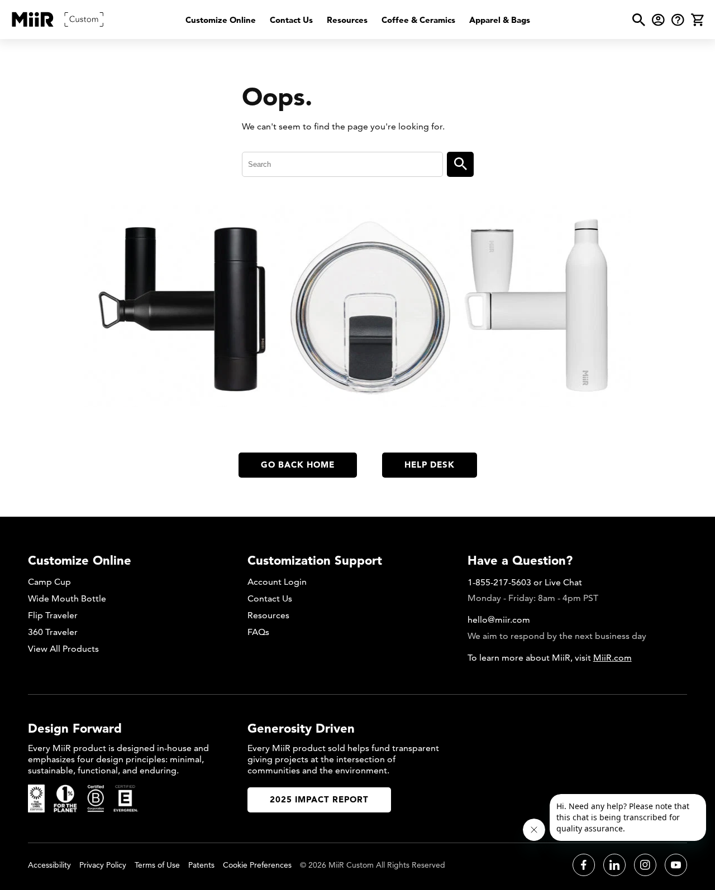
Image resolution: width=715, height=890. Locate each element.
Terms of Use (157, 865)
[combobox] (342, 164)
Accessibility (49, 865)
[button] (639, 19)
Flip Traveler (53, 615)
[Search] (460, 164)
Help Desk (429, 464)
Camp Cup (49, 581)
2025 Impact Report (319, 799)
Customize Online (220, 20)
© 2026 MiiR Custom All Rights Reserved (372, 865)
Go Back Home (298, 464)
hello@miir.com (499, 619)
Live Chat (563, 582)
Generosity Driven (301, 728)
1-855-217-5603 (499, 582)
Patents (201, 865)
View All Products (63, 648)
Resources (347, 20)
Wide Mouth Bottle (67, 598)
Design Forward (75, 728)
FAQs (258, 632)
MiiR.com (612, 657)
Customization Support (314, 560)
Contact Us (291, 20)
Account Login (277, 581)
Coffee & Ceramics (418, 20)
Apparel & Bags (499, 20)
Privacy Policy (102, 865)
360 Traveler (53, 632)
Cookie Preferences (257, 865)
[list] (357, 19)
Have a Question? (520, 560)
